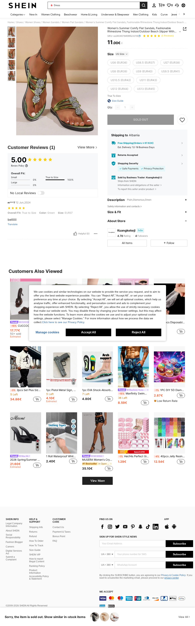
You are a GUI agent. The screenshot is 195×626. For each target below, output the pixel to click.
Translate (13, 224)
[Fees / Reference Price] (122, 43)
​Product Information (35, 571)
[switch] (41, 193)
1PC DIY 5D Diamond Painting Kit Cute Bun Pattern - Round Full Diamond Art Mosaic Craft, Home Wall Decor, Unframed (170, 390)
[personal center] (154, 5)
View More (97, 480)
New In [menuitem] (33, 14)
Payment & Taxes (61, 531)
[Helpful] (75, 233)
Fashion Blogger (14, 542)
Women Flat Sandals (72, 22)
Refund (33, 536)
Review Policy (17, 165)
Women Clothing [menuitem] (50, 14)
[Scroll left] (179, 14)
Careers (10, 546)
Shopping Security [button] (128, 163)
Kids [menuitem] (154, 14)
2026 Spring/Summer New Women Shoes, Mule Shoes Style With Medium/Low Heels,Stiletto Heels (25, 459)
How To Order (36, 541)
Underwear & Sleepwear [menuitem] (115, 14)
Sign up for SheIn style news (118, 536)
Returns (33, 531)
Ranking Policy (37, 566)
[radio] (118, 62)
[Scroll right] (184, 14)
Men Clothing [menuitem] (140, 14)
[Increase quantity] (132, 107)
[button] (177, 5)
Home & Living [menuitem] (89, 14)
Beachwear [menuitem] (70, 14)
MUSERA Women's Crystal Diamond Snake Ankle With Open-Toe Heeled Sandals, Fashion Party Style (97, 459)
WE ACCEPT (106, 592)
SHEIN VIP (34, 554)
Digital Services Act (14, 552)
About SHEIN (12, 530)
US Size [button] (120, 54)
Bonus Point (59, 536)
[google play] (174, 528)
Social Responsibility (13, 536)
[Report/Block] (95, 233)
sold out (140, 119)
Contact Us (58, 527)
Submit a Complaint (11, 558)
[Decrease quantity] (117, 107)
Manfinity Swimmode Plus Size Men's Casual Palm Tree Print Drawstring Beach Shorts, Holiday (134, 393)
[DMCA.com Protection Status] (111, 605)
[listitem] (26, 309)
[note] (166, 401)
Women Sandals (50, 22)
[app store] (166, 528)
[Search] (143, 5)
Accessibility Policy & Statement (39, 577)
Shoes (19, 22)
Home (11, 22)
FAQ (55, 541)
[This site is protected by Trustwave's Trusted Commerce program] (102, 605)
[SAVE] (182, 120)
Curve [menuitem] (164, 14)
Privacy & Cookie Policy (173, 575)
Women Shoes (32, 22)
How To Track (36, 545)
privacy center (171, 578)
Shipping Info (36, 527)
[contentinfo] (146, 598)
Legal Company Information (14, 524)
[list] (129, 527)
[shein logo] (22, 5)
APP (166, 519)
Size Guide (35, 550)
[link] (161, 5)
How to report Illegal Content (36, 560)
